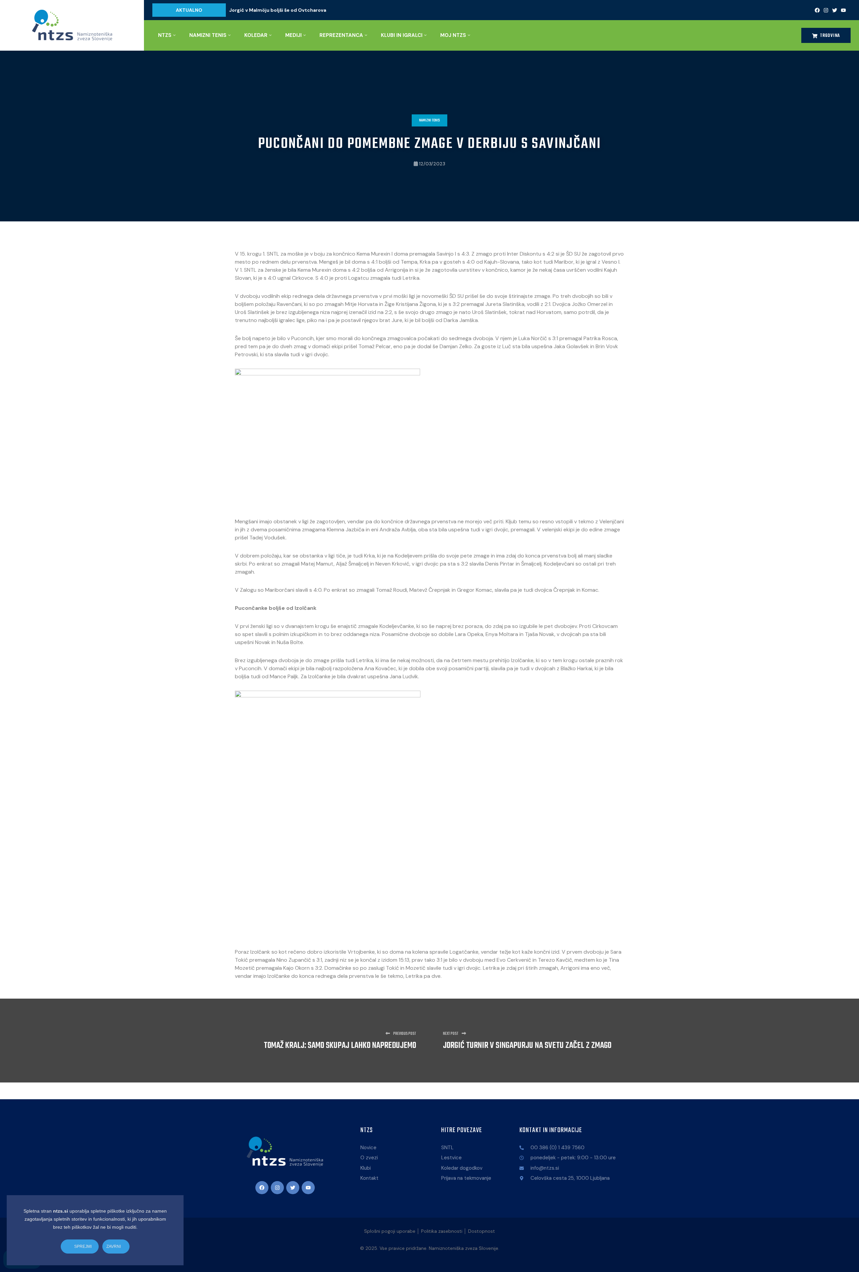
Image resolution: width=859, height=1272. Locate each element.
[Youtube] (843, 10)
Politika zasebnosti (441, 1231)
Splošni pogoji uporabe (389, 1231)
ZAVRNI (114, 1246)
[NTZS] (72, 25)
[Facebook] (817, 10)
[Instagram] (826, 10)
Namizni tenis (429, 120)
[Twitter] (834, 10)
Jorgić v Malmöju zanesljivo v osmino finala (280, 10)
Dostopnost (481, 1231)
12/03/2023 (432, 164)
